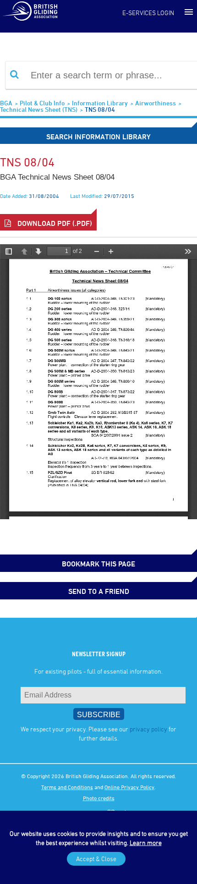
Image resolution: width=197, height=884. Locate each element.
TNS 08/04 (100, 109)
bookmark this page (98, 564)
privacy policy (148, 729)
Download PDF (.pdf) (54, 223)
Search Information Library (98, 136)
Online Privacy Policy (129, 787)
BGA (6, 103)
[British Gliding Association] (29, 10)
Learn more (146, 842)
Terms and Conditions (67, 787)
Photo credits (99, 798)
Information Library (100, 103)
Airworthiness (155, 103)
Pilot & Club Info (42, 103)
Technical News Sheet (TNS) (38, 109)
